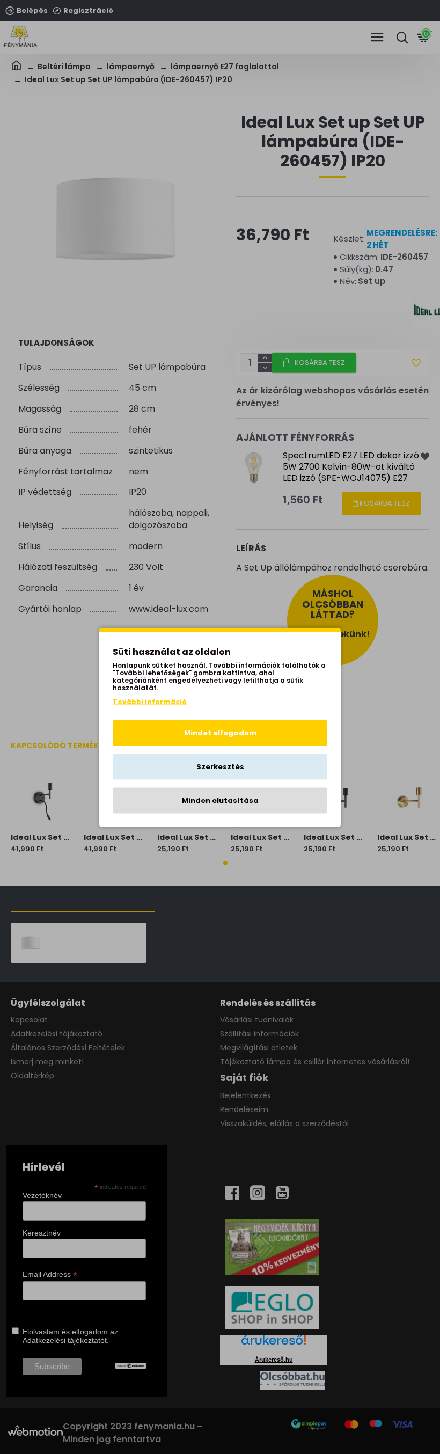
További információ (150, 701)
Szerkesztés (220, 766)
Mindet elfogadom (220, 732)
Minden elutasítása (220, 800)
